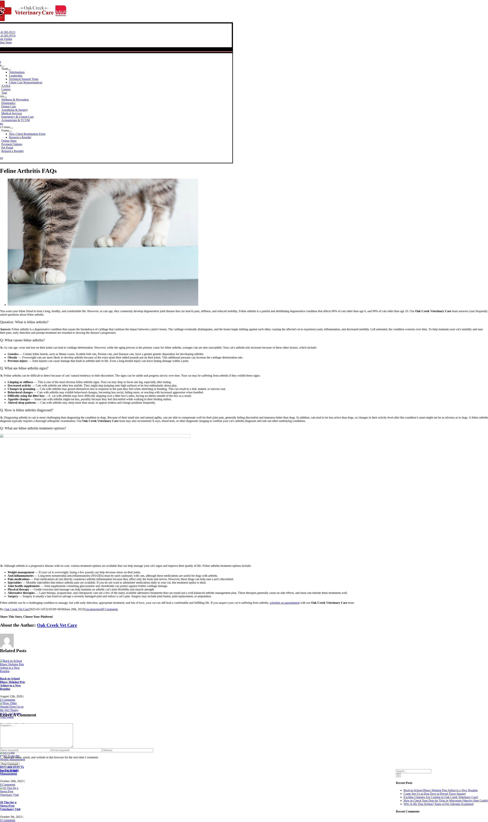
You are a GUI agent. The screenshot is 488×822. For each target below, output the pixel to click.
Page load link (8, 770)
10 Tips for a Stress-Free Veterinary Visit (10, 806)
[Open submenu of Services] (5, 97)
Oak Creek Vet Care (16, 609)
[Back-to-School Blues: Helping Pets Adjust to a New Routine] (13, 671)
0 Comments (110, 609)
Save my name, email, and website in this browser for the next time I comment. (51, 757)
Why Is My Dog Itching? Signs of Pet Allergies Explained (439, 804)
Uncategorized (93, 609)
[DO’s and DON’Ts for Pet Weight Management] (13, 759)
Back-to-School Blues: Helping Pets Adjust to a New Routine (12, 683)
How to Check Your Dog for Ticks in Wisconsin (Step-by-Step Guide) (446, 800)
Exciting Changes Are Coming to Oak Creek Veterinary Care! (441, 797)
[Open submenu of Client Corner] (11, 128)
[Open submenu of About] (2, 66)
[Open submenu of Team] (9, 69)
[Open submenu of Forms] (10, 131)
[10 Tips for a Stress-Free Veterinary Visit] (13, 794)
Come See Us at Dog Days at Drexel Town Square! (435, 793)
